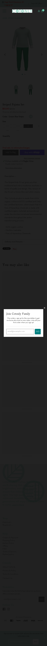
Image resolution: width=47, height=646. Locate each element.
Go (37, 331)
